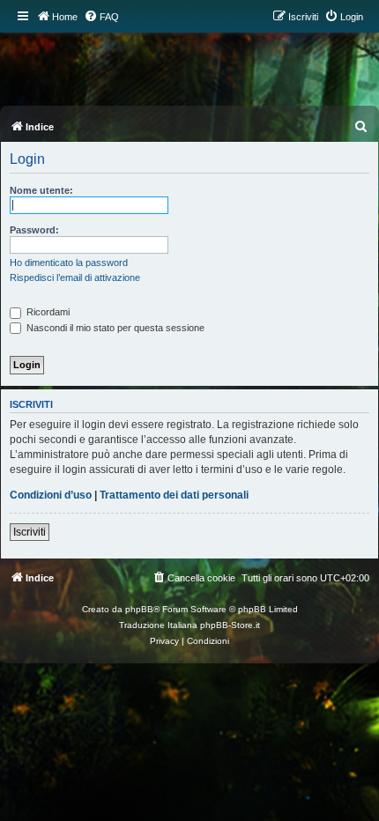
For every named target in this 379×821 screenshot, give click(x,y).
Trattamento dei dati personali (174, 495)
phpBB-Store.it (230, 625)
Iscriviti (29, 532)
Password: (34, 230)
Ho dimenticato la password (69, 262)
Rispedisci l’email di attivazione (75, 277)
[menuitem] (101, 16)
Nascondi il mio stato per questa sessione (114, 327)
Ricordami (47, 312)
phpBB (139, 609)
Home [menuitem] (65, 16)
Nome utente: (41, 190)
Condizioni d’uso (51, 495)
